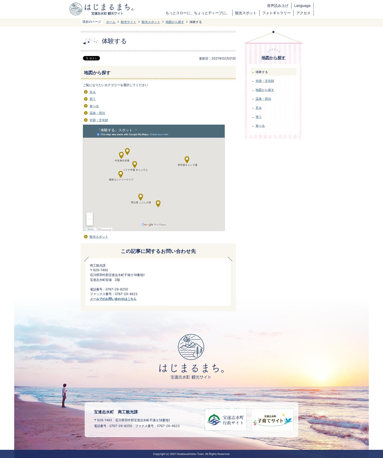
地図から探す (175, 22)
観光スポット (245, 13)
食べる (94, 106)
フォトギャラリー (276, 13)
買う (93, 99)
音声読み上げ (277, 6)
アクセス (303, 13)
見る (93, 92)
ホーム (110, 22)
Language (302, 6)
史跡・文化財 (99, 120)
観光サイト (128, 22)
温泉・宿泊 (97, 113)
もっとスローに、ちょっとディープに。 (197, 13)
